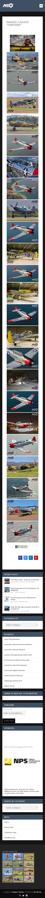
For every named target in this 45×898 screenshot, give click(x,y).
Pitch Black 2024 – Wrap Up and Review (25, 580)
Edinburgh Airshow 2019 (13, 681)
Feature (28, 582)
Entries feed (8, 827)
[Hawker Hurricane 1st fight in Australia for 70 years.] (22, 61)
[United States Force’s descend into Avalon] (7, 599)
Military (33, 582)
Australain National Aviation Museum (18, 644)
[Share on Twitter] (25, 559)
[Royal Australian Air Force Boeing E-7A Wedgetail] (7, 589)
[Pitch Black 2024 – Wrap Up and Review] (7, 581)
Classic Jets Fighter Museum (14, 670)
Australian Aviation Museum (14, 650)
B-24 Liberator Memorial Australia (16, 660)
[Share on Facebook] (20, 559)
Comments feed (10, 832)
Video (26, 602)
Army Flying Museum (12, 639)
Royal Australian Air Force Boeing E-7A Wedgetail (25, 589)
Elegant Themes (18, 892)
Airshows (22, 592)
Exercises (22, 582)
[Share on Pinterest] (36, 559)
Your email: (7, 709)
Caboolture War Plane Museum (15, 665)
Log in (6, 822)
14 (26, 547)
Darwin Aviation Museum (13, 676)
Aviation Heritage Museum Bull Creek (18, 655)
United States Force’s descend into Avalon (23, 599)
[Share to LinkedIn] (31, 559)
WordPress (37, 892)
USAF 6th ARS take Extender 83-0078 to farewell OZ (25, 608)
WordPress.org (9, 838)
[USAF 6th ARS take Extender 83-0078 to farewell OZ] (7, 608)
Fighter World (9, 686)
